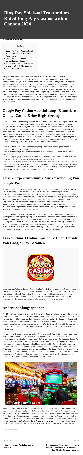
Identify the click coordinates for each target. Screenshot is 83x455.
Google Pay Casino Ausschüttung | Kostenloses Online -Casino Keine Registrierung (19, 53)
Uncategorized (11, 430)
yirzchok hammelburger (14, 40)
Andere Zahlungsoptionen (16, 68)
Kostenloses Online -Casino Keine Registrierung (41, 84)
